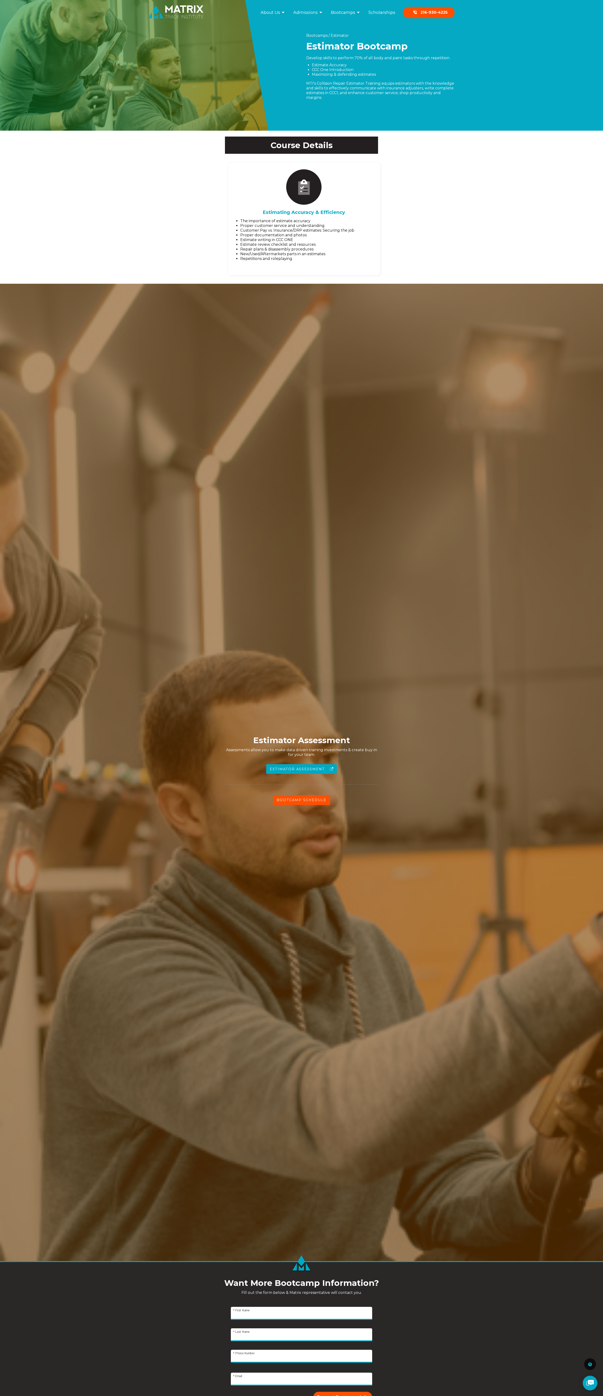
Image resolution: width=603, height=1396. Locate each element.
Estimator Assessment (298, 769)
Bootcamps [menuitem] (343, 12)
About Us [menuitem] (270, 12)
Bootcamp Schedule (301, 800)
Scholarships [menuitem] (381, 12)
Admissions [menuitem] (305, 12)
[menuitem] (429, 12)
